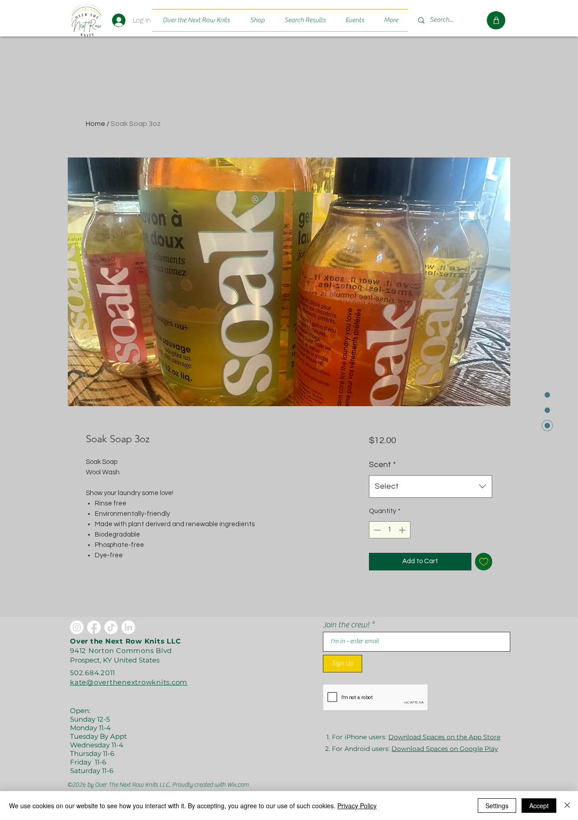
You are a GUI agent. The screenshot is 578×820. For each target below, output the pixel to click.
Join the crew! (346, 625)
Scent (382, 464)
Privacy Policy (357, 805)
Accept (539, 805)
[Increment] (403, 530)
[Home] (86, 20)
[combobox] (430, 486)
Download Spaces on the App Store (444, 737)
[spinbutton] (389, 530)
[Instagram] (77, 627)
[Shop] (496, 20)
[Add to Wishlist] (484, 561)
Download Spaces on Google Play (445, 749)
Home (95, 123)
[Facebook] (94, 627)
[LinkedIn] (128, 627)
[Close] (567, 805)
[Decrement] (376, 530)
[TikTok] (111, 627)
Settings (496, 805)
